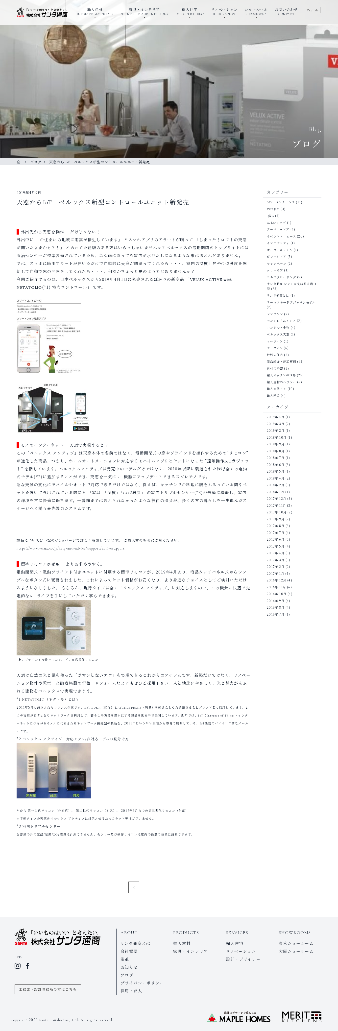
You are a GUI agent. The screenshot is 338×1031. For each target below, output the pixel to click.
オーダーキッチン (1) (282, 250)
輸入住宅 (234, 943)
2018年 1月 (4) (278, 492)
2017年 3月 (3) (278, 560)
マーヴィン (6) (278, 348)
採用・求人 (131, 991)
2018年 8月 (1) (278, 451)
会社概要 (129, 951)
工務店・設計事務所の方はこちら (48, 989)
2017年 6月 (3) (278, 539)
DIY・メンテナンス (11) (284, 202)
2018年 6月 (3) (278, 464)
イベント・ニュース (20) (285, 236)
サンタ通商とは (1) (281, 295)
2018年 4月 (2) (278, 478)
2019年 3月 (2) (278, 424)
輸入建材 (182, 943)
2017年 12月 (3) (279, 498)
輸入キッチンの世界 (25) (285, 375)
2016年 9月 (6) (278, 601)
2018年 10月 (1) (279, 437)
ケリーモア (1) (278, 270)
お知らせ (129, 967)
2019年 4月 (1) (278, 417)
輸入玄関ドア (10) (280, 388)
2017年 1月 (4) (278, 573)
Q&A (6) (273, 216)
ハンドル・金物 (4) (281, 327)
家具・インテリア (190, 951)
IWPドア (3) (276, 209)
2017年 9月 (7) (278, 519)
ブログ (127, 975)
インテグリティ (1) (281, 243)
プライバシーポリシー (142, 983)
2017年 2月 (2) (278, 566)
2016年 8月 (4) (278, 607)
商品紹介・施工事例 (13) (285, 361)
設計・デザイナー (243, 959)
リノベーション (241, 951)
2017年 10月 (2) (279, 512)
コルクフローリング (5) (284, 277)
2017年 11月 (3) (279, 505)
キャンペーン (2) (279, 263)
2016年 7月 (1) (278, 614)
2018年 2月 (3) (278, 485)
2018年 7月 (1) (278, 458)
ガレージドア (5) (279, 256)
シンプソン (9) (278, 314)
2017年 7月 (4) (278, 532)
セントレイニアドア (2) (284, 320)
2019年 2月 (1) (278, 430)
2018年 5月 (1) (278, 471)
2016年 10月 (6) (279, 594)
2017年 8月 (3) (278, 526)
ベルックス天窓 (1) (281, 334)
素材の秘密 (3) (278, 368)
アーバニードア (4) (281, 229)
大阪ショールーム (296, 951)
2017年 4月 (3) (278, 553)
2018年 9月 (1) (278, 444)
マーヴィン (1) (278, 341)
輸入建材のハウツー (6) (284, 382)
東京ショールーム (296, 943)
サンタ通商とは (135, 943)
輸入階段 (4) (276, 395)
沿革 (125, 959)
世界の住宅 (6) (278, 355)
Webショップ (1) (279, 222)
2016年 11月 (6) (279, 587)
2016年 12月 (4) (279, 580)
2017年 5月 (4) (278, 546)
